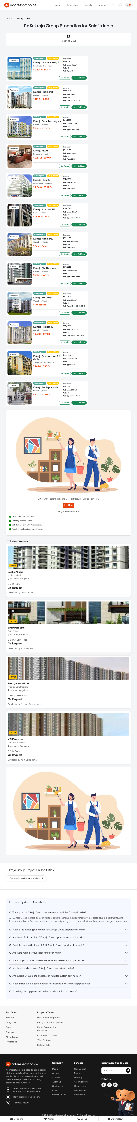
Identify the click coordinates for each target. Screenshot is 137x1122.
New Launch (80, 1069)
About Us (56, 1082)
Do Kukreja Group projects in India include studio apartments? (43, 991)
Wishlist (50, 1119)
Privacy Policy (59, 1095)
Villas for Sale (44, 1040)
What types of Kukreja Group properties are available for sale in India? (47, 912)
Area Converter (81, 1082)
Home (57, 5)
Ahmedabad (12, 1037)
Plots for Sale (43, 1045)
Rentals (88, 5)
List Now (68, 505)
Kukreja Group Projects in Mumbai (26, 878)
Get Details (65, 78)
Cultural (56, 1073)
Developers (79, 1095)
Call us (83, 1119)
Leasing (102, 5)
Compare (18, 1119)
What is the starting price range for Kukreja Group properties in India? (47, 930)
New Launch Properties (48, 1018)
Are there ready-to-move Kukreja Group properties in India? (41, 968)
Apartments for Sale (47, 1035)
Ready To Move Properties (50, 1022)
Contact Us (57, 1086)
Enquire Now (116, 1119)
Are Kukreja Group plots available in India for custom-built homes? (45, 976)
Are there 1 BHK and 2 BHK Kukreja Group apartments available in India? (48, 937)
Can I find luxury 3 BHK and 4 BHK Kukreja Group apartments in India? (46, 945)
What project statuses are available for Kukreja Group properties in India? (49, 960)
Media (55, 1069)
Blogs (55, 1090)
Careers (56, 1077)
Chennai (10, 1032)
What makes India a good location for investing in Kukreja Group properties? (50, 984)
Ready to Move (68, 38)
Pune (8, 1027)
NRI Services (80, 1090)
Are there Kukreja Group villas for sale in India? (35, 953)
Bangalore (11, 1022)
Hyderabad (11, 1042)
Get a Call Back (79, 78)
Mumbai (10, 1018)
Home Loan (72, 5)
